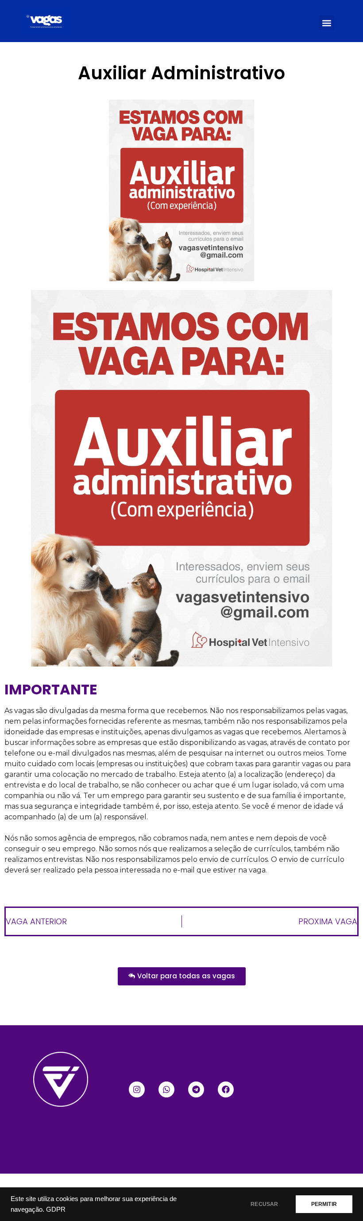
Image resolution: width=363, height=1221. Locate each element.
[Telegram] (196, 1089)
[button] (326, 23)
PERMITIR (324, 1204)
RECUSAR (264, 1204)
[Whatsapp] (166, 1089)
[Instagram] (137, 1089)
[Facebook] (226, 1089)
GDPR (56, 1209)
